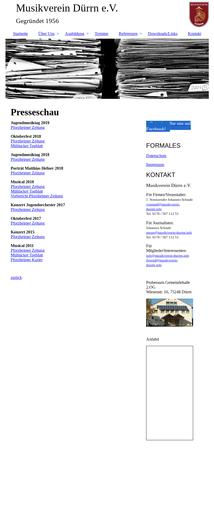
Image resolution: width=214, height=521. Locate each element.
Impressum (155, 164)
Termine (101, 33)
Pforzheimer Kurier (27, 259)
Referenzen (128, 33)
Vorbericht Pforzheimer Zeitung (37, 196)
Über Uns (46, 33)
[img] (107, 69)
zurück (16, 277)
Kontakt (194, 33)
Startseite (20, 33)
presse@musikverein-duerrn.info (169, 232)
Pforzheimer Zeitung (28, 127)
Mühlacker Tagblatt (27, 146)
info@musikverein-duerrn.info (167, 255)
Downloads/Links (162, 33)
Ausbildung (74, 33)
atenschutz (158, 155)
